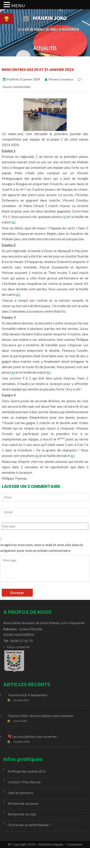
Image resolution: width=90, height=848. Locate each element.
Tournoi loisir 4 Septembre (27, 695)
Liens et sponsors (20, 793)
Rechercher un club (22, 814)
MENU (18, 5)
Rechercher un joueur (23, 803)
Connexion (74, 844)
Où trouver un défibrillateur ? (29, 825)
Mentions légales (51, 844)
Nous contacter (18, 647)
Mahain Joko (50, 18)
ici (65, 216)
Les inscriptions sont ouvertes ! (35, 736)
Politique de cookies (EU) (26, 771)
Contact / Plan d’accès (24, 782)
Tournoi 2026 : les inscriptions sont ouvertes (40, 716)
